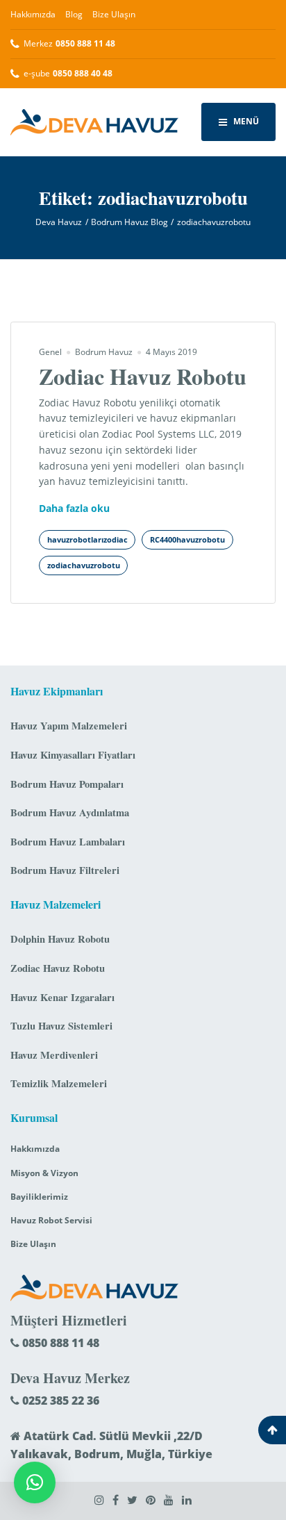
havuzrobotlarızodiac (87, 540)
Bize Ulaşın (113, 14)
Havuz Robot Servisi (51, 1220)
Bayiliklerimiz (39, 1197)
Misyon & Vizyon (44, 1173)
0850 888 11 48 (59, 1342)
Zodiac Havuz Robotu (142, 376)
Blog (74, 14)
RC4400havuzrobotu (187, 540)
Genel (50, 352)
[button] (35, 1482)
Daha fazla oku (74, 509)
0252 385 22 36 (59, 1400)
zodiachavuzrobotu (83, 565)
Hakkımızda (33, 14)
